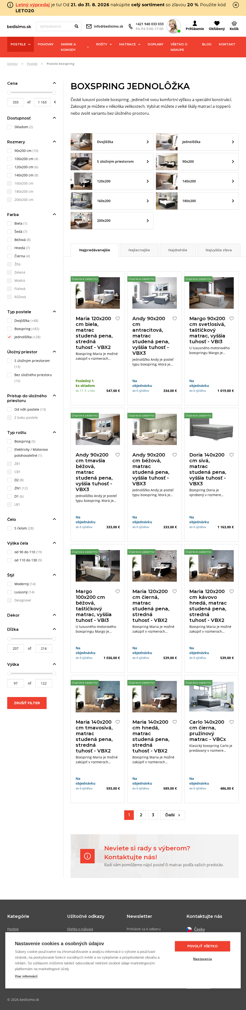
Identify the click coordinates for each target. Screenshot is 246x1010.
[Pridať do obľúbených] (116, 318)
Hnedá (19, 248)
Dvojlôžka (22, 320)
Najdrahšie (177, 250)
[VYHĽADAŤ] (76, 26)
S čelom (20, 528)
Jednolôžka (23, 337)
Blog (207, 44)
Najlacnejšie (139, 250)
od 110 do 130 (25, 560)
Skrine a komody (68, 47)
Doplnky (155, 44)
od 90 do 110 (24, 552)
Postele (18, 44)
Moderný (21, 584)
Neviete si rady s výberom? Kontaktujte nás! (147, 852)
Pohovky (46, 44)
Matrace (127, 44)
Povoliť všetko (202, 946)
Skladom (21, 127)
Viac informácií (26, 976)
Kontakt (227, 44)
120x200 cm (23, 167)
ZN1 (17, 488)
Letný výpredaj (33, 4)
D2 (16, 480)
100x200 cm (23, 158)
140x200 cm (23, 175)
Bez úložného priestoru (33, 375)
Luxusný (21, 592)
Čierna (19, 256)
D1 (16, 496)
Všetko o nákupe (179, 47)
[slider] (9, 92)
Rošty (101, 44)
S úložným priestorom (32, 360)
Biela (18, 223)
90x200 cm (22, 150)
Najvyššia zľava (219, 250)
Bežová (20, 239)
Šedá (18, 231)
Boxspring (22, 328)
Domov (12, 63)
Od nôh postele (26, 409)
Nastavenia (202, 959)
